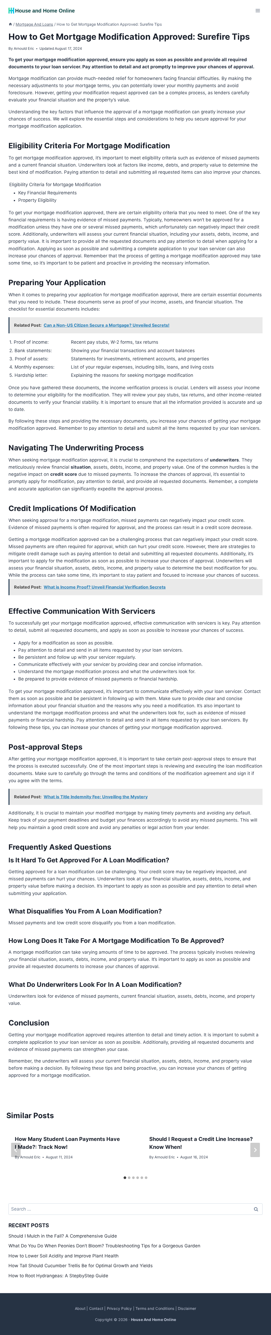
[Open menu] (258, 10)
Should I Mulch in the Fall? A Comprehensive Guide (62, 1236)
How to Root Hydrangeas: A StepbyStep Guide (58, 1275)
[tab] (125, 1177)
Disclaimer (187, 1308)
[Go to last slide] (16, 1150)
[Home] (10, 24)
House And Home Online (153, 1319)
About (80, 1308)
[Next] (255, 1150)
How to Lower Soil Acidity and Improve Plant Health (63, 1255)
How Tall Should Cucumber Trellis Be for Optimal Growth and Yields (80, 1265)
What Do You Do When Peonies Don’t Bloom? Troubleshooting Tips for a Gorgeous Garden (104, 1245)
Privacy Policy (119, 1308)
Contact (96, 1308)
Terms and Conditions (155, 1308)
